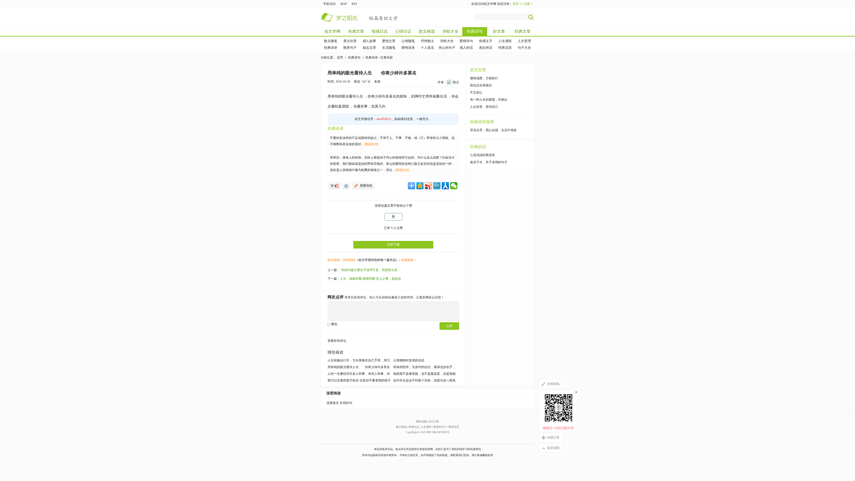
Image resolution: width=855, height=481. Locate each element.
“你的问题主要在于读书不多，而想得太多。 (370, 270)
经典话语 (505, 47)
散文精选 (427, 31)
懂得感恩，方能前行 (484, 78)
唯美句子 (350, 47)
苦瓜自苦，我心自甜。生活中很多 (493, 130)
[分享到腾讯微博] (436, 185)
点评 (449, 326)
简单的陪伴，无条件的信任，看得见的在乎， (424, 367)
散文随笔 (330, 41)
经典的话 (478, 147)
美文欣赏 (350, 41)
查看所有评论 (337, 340)
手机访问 (329, 4)
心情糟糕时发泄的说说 (408, 360)
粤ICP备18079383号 (438, 432)
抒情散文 (427, 41)
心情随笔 (408, 41)
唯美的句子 (440, 426)
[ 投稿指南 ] (407, 260)
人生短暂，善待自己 (484, 106)
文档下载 (393, 244)
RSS (354, 4)
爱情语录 (408, 47)
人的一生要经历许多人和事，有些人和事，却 (359, 373)
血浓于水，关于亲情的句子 (488, 162)
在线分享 (550, 437)
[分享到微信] (453, 185)
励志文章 (369, 47)
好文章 (499, 31)
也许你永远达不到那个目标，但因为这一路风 (424, 380)
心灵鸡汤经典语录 (482, 155)
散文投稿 (334, 260)
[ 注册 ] (527, 4)
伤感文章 (356, 31)
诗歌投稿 (349, 260)
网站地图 (421, 421)
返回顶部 (550, 448)
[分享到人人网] (445, 185)
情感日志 (380, 31)
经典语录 (330, 47)
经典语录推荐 (482, 122)
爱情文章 (388, 41)
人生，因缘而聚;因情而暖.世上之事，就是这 (370, 278)
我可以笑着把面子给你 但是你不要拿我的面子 (359, 380)
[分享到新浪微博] (428, 185)
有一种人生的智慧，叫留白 (488, 99)
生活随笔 (388, 47)
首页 (340, 57)
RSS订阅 (434, 421)
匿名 (334, 324)
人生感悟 (505, 41)
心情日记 (403, 31)
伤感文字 (485, 41)
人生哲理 (524, 41)
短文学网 (332, 31)
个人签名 (427, 47)
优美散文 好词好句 (339, 403)
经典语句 (475, 31)
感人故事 (369, 41)
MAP (343, 4)
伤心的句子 (447, 47)
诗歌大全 (450, 31)
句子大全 (524, 47)
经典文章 (523, 31)
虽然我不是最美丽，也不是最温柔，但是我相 (424, 373)
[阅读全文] (371, 144)
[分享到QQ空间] (419, 185)
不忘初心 (476, 92)
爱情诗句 (466, 41)
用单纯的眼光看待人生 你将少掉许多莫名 (359, 367)
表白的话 (485, 47)
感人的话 (466, 47)
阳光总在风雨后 (481, 85)
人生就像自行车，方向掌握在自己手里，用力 (359, 360)
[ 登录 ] (516, 4)
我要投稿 (366, 185)
